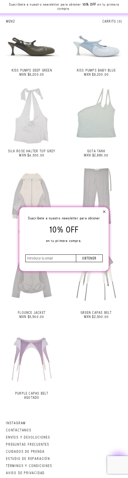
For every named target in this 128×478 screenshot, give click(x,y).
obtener (89, 258)
